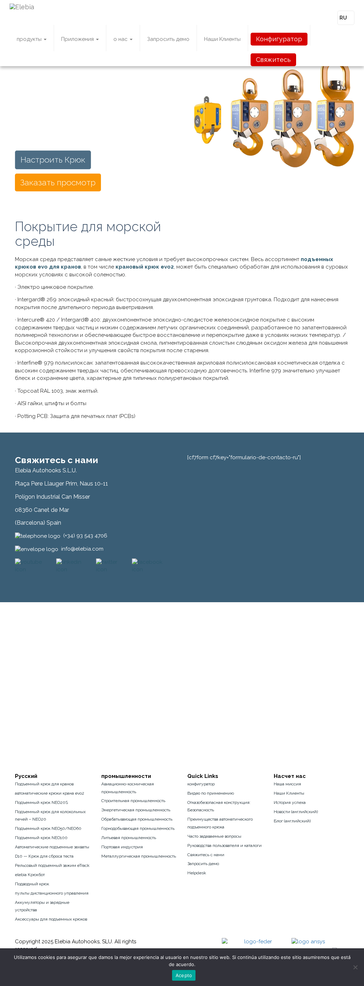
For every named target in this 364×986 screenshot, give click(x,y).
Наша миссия (287, 783)
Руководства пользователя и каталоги (224, 845)
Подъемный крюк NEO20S (41, 802)
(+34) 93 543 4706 (85, 535)
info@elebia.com (82, 549)
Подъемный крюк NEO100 (41, 837)
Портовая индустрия (122, 846)
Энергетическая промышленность (135, 809)
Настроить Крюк (53, 159)
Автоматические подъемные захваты (52, 846)
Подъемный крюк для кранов (44, 783)
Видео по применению (210, 793)
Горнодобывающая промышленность (138, 828)
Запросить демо (168, 39)
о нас (121, 39)
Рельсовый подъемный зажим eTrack (52, 865)
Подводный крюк (32, 883)
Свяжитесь (273, 59)
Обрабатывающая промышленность (136, 819)
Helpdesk (196, 872)
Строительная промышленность (133, 800)
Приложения (78, 39)
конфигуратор (201, 783)
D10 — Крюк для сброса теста (44, 856)
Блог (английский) (292, 820)
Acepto (184, 975)
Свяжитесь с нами (205, 854)
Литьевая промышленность (128, 837)
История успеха (290, 802)
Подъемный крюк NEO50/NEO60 (48, 828)
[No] (355, 967)
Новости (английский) (296, 811)
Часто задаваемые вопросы (214, 836)
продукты (30, 39)
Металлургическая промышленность (138, 856)
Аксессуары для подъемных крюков (51, 919)
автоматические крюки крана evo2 (49, 793)
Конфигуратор (279, 39)
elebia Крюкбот (30, 874)
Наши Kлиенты (222, 39)
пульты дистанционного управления (52, 893)
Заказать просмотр (58, 182)
